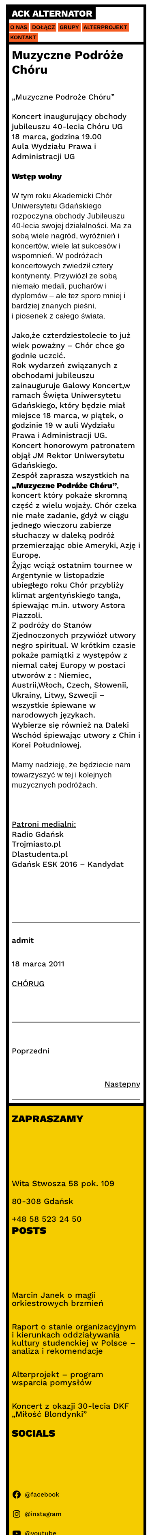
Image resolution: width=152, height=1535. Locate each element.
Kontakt (23, 37)
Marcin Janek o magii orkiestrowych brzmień (57, 1299)
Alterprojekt (105, 27)
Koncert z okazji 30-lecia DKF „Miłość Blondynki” (70, 1410)
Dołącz (43, 27)
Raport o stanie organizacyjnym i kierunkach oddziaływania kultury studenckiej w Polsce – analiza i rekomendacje (74, 1339)
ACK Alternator (52, 13)
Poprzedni (30, 1050)
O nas (18, 27)
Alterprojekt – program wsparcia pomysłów (57, 1378)
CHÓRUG (28, 983)
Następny (122, 1084)
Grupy (69, 27)
